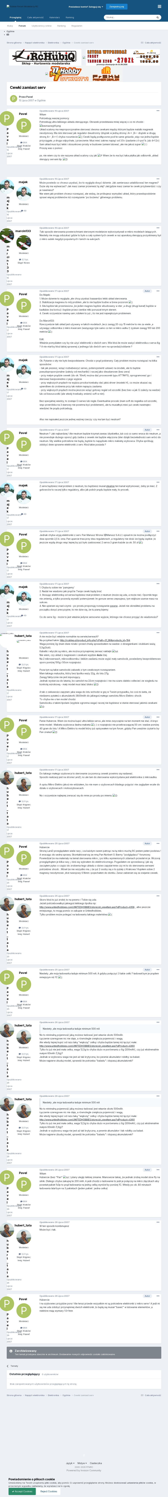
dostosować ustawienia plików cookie (133, 1482)
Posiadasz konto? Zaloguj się (85, 6)
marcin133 (23, 231)
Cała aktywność (35, 17)
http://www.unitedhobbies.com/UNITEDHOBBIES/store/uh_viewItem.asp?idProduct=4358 (87, 907)
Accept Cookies (23, 1491)
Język (69, 1463)
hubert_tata (23, 636)
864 (24, 142)
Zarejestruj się (116, 6)
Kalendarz (55, 17)
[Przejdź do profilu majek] (23, 193)
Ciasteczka (96, 1463)
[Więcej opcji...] (158, 111)
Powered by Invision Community (84, 1470)
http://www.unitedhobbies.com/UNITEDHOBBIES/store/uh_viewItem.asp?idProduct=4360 (87, 1045)
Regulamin (77, 25)
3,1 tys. (25, 259)
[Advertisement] (84, 172)
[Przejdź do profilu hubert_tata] (23, 647)
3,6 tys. (25, 664)
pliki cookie (50, 1482)
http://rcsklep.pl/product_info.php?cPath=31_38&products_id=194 (95, 640)
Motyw (81, 1463)
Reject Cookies (48, 1491)
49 (24, 210)
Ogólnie (41, 100)
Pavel (29, 96)
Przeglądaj (15, 17)
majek (23, 182)
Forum (22, 25)
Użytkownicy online (42, 25)
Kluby (10, 25)
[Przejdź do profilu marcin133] (23, 242)
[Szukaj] (157, 17)
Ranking (61, 25)
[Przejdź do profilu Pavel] (13, 98)
